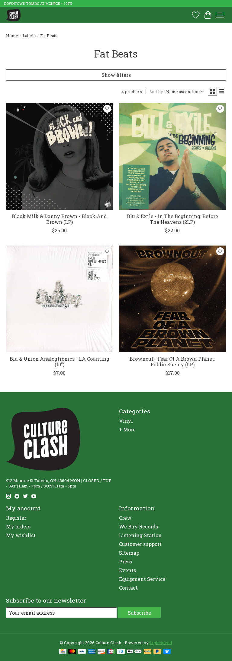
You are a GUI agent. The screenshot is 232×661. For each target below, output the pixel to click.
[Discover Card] (101, 652)
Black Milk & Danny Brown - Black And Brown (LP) (59, 219)
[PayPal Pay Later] (157, 652)
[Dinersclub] (121, 652)
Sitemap (129, 553)
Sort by (156, 91)
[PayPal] (148, 652)
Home (12, 35)
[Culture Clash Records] (13, 15)
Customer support (140, 544)
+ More (127, 429)
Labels (29, 35)
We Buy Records (138, 526)
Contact (128, 587)
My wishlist (21, 535)
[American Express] (92, 652)
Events (127, 570)
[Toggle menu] (220, 15)
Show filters (116, 75)
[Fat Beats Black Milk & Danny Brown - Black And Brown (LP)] (59, 156)
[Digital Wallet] (134, 652)
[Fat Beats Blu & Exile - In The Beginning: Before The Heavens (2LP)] (172, 156)
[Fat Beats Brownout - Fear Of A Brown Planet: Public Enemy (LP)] (172, 299)
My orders (18, 526)
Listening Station (140, 535)
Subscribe (139, 612)
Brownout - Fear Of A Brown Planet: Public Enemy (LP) (172, 362)
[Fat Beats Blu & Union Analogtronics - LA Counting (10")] (59, 299)
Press (125, 561)
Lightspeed (161, 642)
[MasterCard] (72, 652)
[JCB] (111, 652)
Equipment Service (142, 579)
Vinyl (126, 421)
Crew (125, 518)
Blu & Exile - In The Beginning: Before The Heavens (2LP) (172, 219)
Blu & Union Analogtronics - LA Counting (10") (59, 362)
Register (16, 518)
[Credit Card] (62, 652)
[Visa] (82, 652)
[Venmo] (167, 652)
